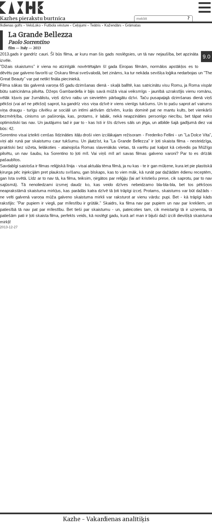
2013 (37, 48)
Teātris (95, 25)
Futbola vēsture (56, 25)
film (11, 48)
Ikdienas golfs (11, 25)
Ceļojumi (79, 25)
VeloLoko (33, 25)
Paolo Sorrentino (28, 42)
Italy (24, 48)
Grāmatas (133, 25)
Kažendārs (112, 25)
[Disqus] (106, 300)
